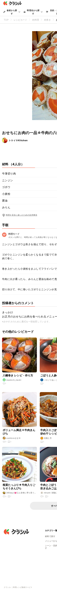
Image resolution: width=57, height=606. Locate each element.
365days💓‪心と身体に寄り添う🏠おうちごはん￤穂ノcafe (20, 493)
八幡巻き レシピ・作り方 (18, 375)
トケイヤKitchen (18, 140)
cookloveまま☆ (13, 438)
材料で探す (50, 536)
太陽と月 (48, 438)
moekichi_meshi (13, 380)
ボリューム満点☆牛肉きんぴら (19, 431)
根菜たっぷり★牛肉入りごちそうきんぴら (19, 486)
